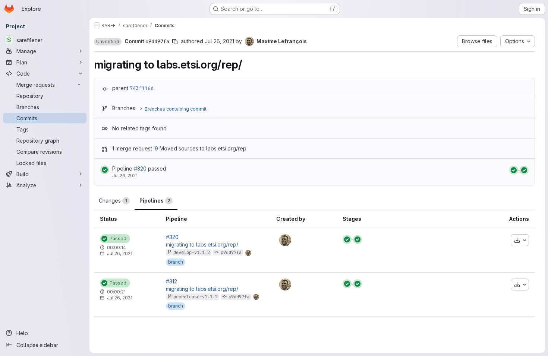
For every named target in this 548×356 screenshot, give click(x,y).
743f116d (142, 88)
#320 (140, 168)
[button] (108, 41)
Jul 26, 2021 (219, 41)
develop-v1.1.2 (191, 252)
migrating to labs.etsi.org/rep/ (202, 245)
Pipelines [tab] (154, 200)
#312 (171, 282)
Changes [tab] (113, 200)
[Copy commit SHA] (174, 41)
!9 (156, 148)
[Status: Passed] (104, 169)
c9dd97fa (231, 252)
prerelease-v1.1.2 (195, 297)
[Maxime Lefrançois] (285, 240)
